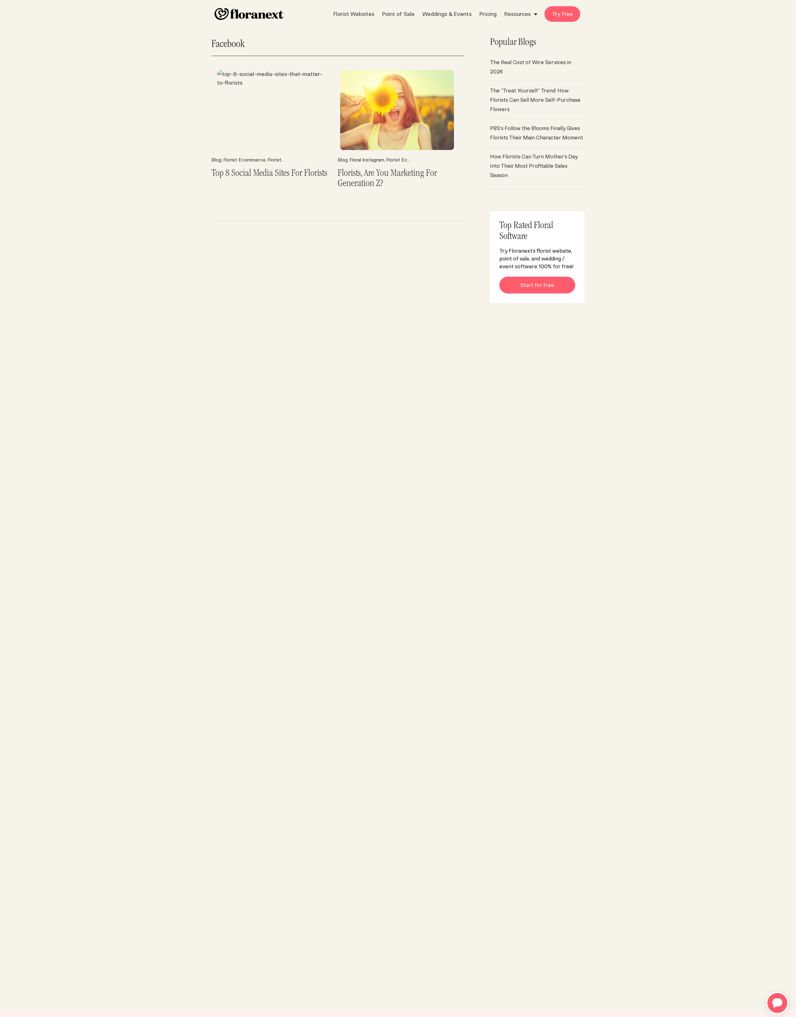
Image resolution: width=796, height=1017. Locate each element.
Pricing (488, 14)
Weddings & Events (447, 14)
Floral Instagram (366, 160)
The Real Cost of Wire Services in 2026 (530, 67)
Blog (216, 160)
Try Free (562, 14)
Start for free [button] (537, 285)
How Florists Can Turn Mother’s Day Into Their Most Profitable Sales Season (534, 165)
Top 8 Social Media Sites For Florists (269, 174)
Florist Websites (353, 14)
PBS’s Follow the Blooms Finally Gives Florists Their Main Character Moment (536, 133)
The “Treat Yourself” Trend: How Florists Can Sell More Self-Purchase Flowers (535, 99)
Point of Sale (398, 14)
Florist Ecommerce (244, 160)
